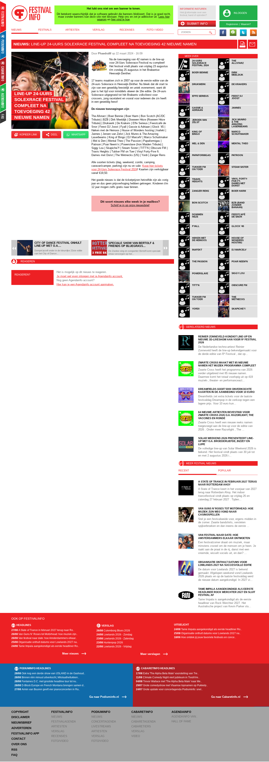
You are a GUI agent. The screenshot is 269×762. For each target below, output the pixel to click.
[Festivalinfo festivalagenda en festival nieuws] (3, 17)
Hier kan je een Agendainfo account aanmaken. (85, 284)
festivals (44, 30)
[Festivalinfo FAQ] (3, 117)
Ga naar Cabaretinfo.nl (225, 696)
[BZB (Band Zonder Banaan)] (237, 211)
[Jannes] (237, 116)
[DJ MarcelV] (237, 258)
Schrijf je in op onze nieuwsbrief (130, 205)
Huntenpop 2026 (109, 642)
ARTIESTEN (59, 726)
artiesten (72, 30)
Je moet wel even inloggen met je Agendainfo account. (90, 276)
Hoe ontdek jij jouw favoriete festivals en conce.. (205, 637)
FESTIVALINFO (62, 711)
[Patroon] (237, 163)
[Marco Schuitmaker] (237, 140)
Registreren (232, 24)
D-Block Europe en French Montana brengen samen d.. (50, 685)
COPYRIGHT (20, 711)
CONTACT (18, 738)
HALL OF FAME (181, 721)
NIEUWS (56, 716)
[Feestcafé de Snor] (237, 223)
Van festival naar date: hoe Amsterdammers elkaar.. (44, 638)
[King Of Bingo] (198, 140)
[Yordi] (198, 317)
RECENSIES (59, 736)
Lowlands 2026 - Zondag (114, 634)
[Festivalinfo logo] (31, 13)
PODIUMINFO (100, 711)
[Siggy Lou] (237, 281)
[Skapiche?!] (237, 317)
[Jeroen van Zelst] (198, 128)
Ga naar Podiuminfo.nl (104, 696)
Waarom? (246, 24)
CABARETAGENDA (143, 721)
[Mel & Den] (198, 152)
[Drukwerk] (198, 92)
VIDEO (135, 736)
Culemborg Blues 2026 (113, 630)
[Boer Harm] (237, 199)
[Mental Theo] (237, 152)
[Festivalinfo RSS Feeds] (253, 33)
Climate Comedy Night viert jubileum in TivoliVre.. (167, 677)
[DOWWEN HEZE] (198, 223)
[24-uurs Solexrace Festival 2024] (198, 69)
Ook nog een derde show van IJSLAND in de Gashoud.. (50, 673)
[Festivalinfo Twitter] (243, 33)
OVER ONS (19, 744)
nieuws (16, 30)
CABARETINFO (142, 711)
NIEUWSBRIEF (21, 722)
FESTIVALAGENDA (63, 721)
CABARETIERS (141, 726)
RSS (14, 749)
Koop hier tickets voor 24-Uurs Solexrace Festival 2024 (127, 167)
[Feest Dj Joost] (237, 104)
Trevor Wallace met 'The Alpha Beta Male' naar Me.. (169, 681)
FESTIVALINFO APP (25, 733)
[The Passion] (198, 270)
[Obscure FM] (237, 293)
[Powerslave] (198, 281)
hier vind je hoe (120, 19)
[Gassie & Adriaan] (198, 116)
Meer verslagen (150, 654)
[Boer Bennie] (198, 81)
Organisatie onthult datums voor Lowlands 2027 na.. (44, 642)
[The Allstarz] (237, 69)
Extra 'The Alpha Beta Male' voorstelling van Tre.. (167, 673)
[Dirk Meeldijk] (237, 81)
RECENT (183, 470)
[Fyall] (198, 234)
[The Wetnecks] (237, 305)
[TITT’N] (198, 293)
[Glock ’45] (237, 234)
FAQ (14, 755)
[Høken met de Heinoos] (198, 246)
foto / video (155, 30)
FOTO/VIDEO (59, 740)
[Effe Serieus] (198, 104)
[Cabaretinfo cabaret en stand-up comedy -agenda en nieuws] (3, 71)
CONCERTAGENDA (103, 721)
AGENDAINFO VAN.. (184, 716)
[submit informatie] (197, 24)
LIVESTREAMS (101, 726)
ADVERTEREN (21, 728)
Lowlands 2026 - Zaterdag (115, 638)
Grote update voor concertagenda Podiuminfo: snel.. (169, 689)
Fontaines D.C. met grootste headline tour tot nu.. (46, 681)
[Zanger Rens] (198, 199)
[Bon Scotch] (198, 211)
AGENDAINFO (181, 711)
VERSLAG (57, 731)
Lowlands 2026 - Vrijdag (114, 646)
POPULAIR (224, 470)
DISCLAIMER (20, 717)
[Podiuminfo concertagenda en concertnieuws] (3, 44)
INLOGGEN (240, 13)
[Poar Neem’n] (237, 270)
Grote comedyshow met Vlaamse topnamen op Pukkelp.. (172, 685)
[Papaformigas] (198, 163)
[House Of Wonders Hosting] (237, 246)
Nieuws (21, 44)
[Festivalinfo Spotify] (233, 33)
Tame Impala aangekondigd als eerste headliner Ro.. (45, 646)
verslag (98, 30)
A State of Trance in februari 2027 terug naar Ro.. (42, 630)
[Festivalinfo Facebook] (223, 33)
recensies (127, 30)
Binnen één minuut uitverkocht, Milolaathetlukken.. (47, 677)
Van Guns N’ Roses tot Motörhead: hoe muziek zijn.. (44, 634)
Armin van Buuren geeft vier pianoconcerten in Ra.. (47, 689)
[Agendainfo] (3, 98)
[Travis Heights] (198, 187)
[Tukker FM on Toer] (198, 175)
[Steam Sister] (237, 175)
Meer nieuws (70, 653)
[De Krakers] (237, 92)
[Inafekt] (198, 258)
